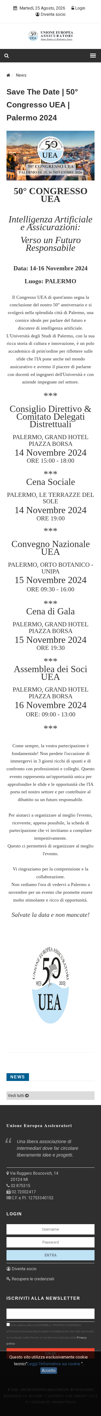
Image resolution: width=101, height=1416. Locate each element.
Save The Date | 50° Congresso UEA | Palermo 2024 (42, 105)
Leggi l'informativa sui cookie (54, 1363)
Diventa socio (53, 14)
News (21, 75)
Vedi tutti (16, 1095)
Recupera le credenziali (32, 1278)
